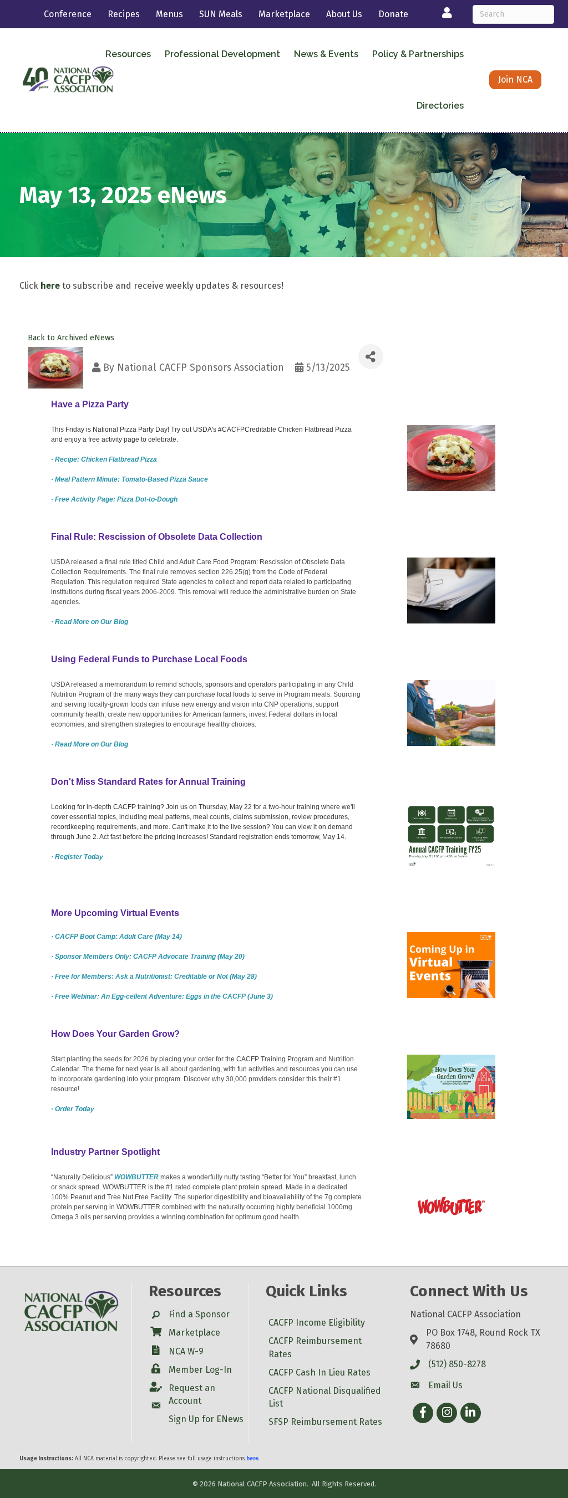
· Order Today (72, 1109)
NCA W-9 (186, 1351)
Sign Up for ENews (206, 1419)
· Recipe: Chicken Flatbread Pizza (104, 459)
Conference (68, 14)
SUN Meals (220, 14)
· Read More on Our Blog (89, 622)
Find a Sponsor (199, 1314)
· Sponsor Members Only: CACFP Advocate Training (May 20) (148, 956)
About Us (344, 14)
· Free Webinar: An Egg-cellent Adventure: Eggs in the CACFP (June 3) (162, 996)
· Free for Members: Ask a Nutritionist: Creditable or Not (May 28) (154, 976)
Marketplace (284, 14)
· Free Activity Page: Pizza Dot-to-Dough (114, 499)
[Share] (370, 356)
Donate (393, 14)
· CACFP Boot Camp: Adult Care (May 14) (116, 936)
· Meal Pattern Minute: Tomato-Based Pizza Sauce (129, 479)
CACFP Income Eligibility (316, 1322)
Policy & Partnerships (418, 54)
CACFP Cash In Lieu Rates (319, 1372)
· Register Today (77, 857)
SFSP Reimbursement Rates (325, 1422)
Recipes (124, 14)
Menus (169, 14)
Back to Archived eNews (71, 337)
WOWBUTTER (137, 1177)
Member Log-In (200, 1369)
